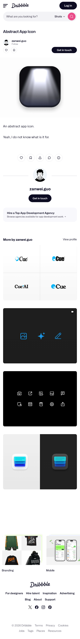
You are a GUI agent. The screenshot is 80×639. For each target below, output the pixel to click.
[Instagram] (43, 607)
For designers (14, 593)
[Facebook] (36, 607)
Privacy (50, 625)
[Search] (72, 16)
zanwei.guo (19, 40)
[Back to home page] (20, 5)
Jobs (21, 630)
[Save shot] (14, 50)
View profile (70, 239)
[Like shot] (6, 50)
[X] (30, 607)
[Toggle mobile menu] (5, 6)
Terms (39, 625)
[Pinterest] (50, 607)
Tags (30, 630)
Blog (28, 599)
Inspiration (50, 593)
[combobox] (27, 16)
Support (50, 599)
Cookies (63, 625)
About (38, 599)
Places (41, 630)
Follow (15, 44)
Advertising (67, 593)
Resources (54, 630)
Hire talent (33, 593)
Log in (68, 5)
